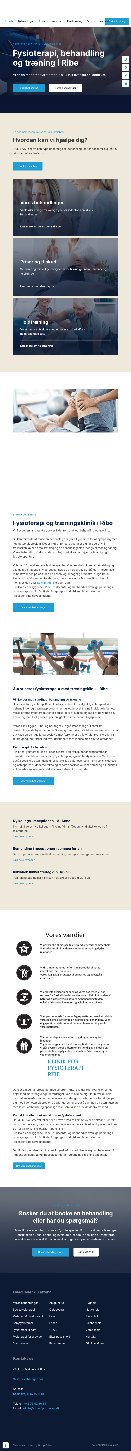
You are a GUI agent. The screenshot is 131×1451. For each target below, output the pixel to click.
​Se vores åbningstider (28, 1379)
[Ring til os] (125, 59)
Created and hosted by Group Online (32, 1445)
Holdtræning (74, 21)
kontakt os (44, 582)
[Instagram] (28, 1418)
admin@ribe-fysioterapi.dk (41, 1408)
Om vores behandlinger (29, 1165)
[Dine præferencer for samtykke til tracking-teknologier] (6, 1445)
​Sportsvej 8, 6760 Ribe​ (28, 1393)
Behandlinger (26, 21)
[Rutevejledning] (125, 67)
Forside (8, 21)
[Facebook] (125, 75)
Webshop (56, 21)
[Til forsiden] (65, 9)
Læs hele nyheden (24, 836)
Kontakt (104, 21)
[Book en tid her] (125, 83)
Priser (42, 21)
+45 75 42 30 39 (35, 1403)
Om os (91, 21)
